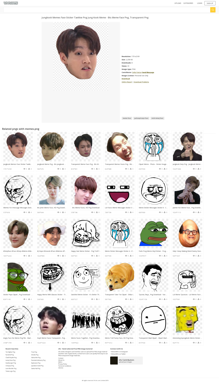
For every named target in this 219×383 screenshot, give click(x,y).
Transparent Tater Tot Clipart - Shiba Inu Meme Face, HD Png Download (132, 294)
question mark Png (37, 366)
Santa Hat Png (35, 368)
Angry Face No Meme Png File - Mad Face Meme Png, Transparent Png (29, 338)
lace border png (11, 368)
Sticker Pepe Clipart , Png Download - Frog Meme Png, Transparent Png (30, 294)
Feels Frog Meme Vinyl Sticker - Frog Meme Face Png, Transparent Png (165, 251)
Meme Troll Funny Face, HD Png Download (121, 338)
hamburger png (11, 363)
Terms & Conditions (64, 366)
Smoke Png (34, 355)
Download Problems (141, 82)
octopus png (10, 366)
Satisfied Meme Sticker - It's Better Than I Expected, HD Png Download (97, 294)
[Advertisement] (149, 38)
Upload (178, 3)
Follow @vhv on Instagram (119, 352)
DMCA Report (127, 82)
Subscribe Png (35, 357)
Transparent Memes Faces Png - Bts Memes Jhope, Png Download (130, 164)
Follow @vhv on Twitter (118, 354)
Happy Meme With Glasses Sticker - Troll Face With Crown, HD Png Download (66, 294)
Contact (60, 358)
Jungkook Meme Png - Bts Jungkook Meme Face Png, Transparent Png (63, 164)
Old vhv (60, 368)
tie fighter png (10, 352)
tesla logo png (10, 371)
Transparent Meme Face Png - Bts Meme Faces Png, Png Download (96, 164)
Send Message (148, 72)
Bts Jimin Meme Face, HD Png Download (52, 208)
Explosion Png (35, 363)
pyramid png (10, 355)
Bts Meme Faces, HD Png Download (85, 208)
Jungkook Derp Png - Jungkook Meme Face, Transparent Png (195, 164)
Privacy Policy (62, 364)
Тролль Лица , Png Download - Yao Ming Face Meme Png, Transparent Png (167, 294)
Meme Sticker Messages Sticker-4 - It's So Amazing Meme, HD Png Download (134, 251)
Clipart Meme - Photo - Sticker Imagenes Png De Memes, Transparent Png (166, 164)
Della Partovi (137, 72)
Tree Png (34, 352)
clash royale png (11, 357)
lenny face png (10, 360)
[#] (80, 56)
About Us (61, 360)
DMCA (60, 362)
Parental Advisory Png (38, 360)
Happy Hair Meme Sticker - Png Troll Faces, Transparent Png (93, 251)
